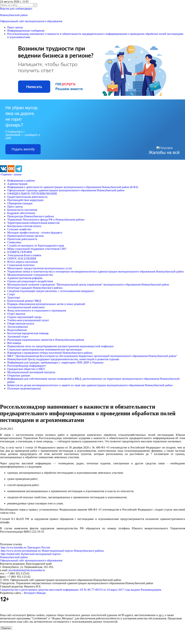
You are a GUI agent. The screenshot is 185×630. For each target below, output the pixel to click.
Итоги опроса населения (22, 261)
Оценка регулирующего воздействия (30, 281)
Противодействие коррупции (25, 200)
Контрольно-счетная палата (24, 226)
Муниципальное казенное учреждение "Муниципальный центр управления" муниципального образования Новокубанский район (88, 284)
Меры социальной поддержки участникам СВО (36, 248)
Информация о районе (21, 180)
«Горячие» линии (10, 174)
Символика (14, 242)
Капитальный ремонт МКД (24, 300)
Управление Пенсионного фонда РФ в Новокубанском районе (45, 219)
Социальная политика (21, 265)
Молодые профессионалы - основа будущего (34, 232)
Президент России (25, 547)
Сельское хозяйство (19, 229)
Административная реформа (24, 278)
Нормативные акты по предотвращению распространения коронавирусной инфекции (60, 346)
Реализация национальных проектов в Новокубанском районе (45, 339)
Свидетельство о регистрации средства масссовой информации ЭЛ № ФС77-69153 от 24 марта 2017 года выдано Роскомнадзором (80, 589)
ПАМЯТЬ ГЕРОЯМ (19, 252)
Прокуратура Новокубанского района (30, 216)
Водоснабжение (17, 330)
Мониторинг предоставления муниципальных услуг (39, 268)
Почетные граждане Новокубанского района (35, 287)
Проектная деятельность (22, 239)
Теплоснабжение (17, 326)
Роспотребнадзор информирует (26, 365)
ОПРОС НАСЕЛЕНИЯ (21, 258)
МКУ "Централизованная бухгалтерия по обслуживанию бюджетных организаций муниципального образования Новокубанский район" (92, 355)
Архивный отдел (17, 336)
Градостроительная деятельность (27, 196)
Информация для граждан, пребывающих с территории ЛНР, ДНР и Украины (55, 362)
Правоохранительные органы (25, 235)
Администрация (17, 183)
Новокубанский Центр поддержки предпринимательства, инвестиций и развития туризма (63, 359)
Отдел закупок (16, 313)
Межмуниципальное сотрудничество (30, 274)
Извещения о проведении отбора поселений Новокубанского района (49, 352)
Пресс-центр (15, 27)
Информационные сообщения (25, 30)
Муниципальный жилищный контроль (31, 372)
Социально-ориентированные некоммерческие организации (44, 349)
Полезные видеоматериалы (24, 388)
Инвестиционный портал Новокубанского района (52, 550)
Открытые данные (18, 375)
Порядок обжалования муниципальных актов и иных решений (46, 304)
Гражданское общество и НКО (26, 368)
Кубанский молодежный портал (31, 553)
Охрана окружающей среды (24, 317)
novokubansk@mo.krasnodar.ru (26, 570)
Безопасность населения (22, 209)
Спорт (11, 294)
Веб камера (14, 343)
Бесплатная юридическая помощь (28, 333)
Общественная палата (20, 323)
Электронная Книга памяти (24, 255)
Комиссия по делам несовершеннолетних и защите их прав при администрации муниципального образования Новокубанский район (90, 385)
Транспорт (13, 297)
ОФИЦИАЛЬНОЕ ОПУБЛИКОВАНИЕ (32, 193)
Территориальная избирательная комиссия (33, 222)
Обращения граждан (20, 203)
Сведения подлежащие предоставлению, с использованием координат (50, 291)
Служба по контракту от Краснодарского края (35, 245)
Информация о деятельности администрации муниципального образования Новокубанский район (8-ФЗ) (72, 187)
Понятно (5, 628)
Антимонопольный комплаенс (26, 307)
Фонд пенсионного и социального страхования (36, 310)
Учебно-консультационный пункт (28, 320)
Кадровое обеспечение (21, 213)
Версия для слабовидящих (16, 8)
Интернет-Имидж (35, 592)
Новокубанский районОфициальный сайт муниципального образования (31, 559)
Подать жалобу (23, 149)
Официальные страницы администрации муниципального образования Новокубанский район (65, 190)
